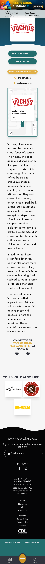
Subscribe (22, 500)
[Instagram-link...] (13, 389)
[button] (33, 14)
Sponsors (22, 515)
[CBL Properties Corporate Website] (22, 531)
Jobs (22, 507)
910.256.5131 (22, 493)
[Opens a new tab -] (17, 353)
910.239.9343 (24, 78)
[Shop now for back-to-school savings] (38, 6)
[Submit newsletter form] (38, 453)
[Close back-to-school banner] (43, 2)
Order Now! (22, 61)
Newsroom (22, 504)
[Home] (11, 14)
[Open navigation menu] (22, 558)
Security (23, 525)
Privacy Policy (22, 519)
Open (20, 71)
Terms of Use (22, 522)
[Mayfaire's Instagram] (26, 468)
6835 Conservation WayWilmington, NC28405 (22, 489)
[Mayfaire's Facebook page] (20, 468)
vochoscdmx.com (24, 83)
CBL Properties (17, 542)
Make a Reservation (22, 53)
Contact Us (22, 510)
